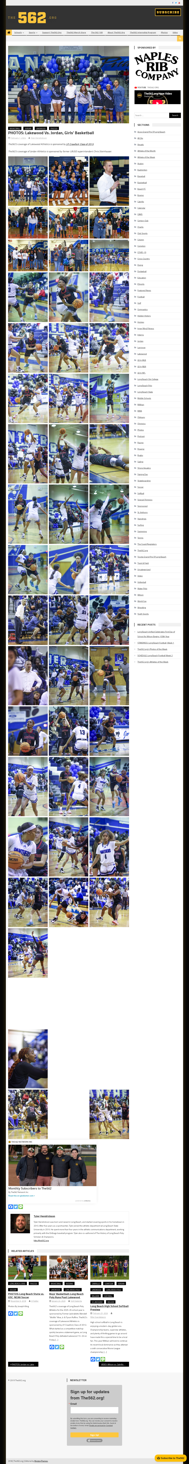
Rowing (140, 448)
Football (141, 296)
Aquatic (140, 144)
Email (73, 1404)
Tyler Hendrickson (39, 137)
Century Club (142, 220)
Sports (32, 32)
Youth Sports (143, 613)
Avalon (140, 163)
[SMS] (20, 1207)
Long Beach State (17, 1283)
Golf (139, 303)
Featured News (144, 290)
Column (140, 239)
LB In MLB (141, 360)
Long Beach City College (147, 379)
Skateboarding (143, 480)
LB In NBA (141, 366)
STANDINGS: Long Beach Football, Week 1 (155, 642)
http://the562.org (41, 1240)
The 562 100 (97, 32)
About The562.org (116, 32)
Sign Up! (94, 1435)
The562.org (142, 550)
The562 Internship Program (143, 32)
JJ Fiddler (35, 1301)
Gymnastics (142, 309)
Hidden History (144, 315)
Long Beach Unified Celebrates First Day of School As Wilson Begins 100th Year (156, 634)
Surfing (140, 525)
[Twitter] (15, 1207)
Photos (164, 32)
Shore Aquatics (144, 468)
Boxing (140, 195)
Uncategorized (143, 569)
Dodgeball (141, 271)
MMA (139, 410)
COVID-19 (141, 252)
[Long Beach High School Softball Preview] (109, 1268)
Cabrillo (96, 1283)
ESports (140, 284)
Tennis (140, 537)
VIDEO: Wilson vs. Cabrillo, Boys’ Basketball (115, 1364)
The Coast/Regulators (147, 544)
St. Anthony (97, 1301)
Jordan (28, 128)
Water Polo (142, 588)
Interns (69, 1283)
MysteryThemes (41, 1461)
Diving (140, 265)
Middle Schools (144, 398)
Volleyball (141, 582)
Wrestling (141, 607)
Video (175, 32)
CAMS (139, 214)
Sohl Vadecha (76, 1301)
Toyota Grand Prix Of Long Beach (151, 556)
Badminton (142, 169)
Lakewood (41, 128)
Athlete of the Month (146, 150)
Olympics (141, 423)
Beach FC (141, 188)
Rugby (140, 455)
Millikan (95, 1295)
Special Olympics (144, 499)
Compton (109, 1283)
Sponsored (142, 506)
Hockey (140, 322)
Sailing (140, 461)
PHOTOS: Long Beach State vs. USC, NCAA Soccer (26, 1295)
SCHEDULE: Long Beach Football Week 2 (155, 655)
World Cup (141, 601)
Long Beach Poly (72, 1289)
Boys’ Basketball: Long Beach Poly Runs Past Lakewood (66, 1295)
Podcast (141, 436)
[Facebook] (10, 1207)
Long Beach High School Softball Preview (109, 1307)
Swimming (142, 531)
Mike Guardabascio (98, 1317)
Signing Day (142, 474)
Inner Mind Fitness (145, 328)
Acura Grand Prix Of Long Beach (151, 131)
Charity (140, 226)
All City (140, 138)
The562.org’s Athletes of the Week (152, 661)
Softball (108, 1295)
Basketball (15, 128)
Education (141, 277)
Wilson (110, 1301)
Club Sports (142, 233)
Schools (18, 32)
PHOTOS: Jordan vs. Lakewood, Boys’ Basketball (25, 1364)
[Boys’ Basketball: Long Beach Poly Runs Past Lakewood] (68, 1268)
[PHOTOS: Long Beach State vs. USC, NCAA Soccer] (27, 1268)
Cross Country (143, 258)
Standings (141, 518)
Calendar (141, 207)
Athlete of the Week (146, 157)
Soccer (13, 1289)
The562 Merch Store (76, 32)
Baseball (141, 176)
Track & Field (143, 563)
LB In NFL (141, 372)
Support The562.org (51, 32)
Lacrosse (141, 347)
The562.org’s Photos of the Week (152, 649)
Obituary (141, 417)
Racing (140, 442)
